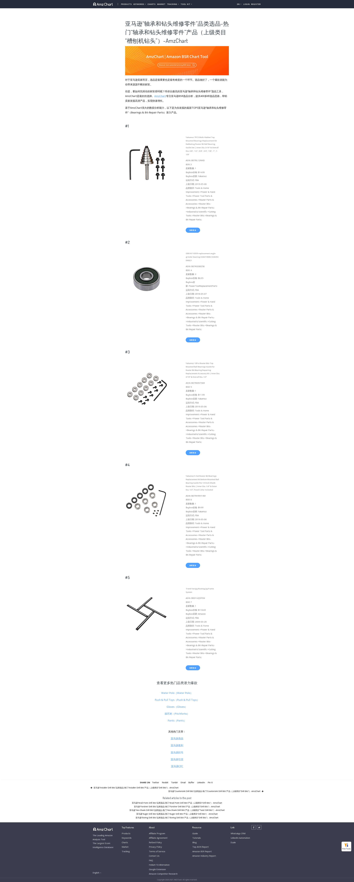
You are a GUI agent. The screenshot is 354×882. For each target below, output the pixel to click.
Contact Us (154, 855)
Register (256, 4)
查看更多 (192, 230)
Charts (152, 4)
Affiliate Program (157, 833)
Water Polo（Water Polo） (177, 693)
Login (246, 4)
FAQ (151, 860)
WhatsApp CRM (238, 833)
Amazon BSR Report (202, 851)
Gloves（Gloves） (177, 706)
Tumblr (174, 782)
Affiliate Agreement (158, 837)
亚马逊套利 (177, 745)
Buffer (191, 782)
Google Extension (157, 869)
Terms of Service (157, 851)
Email (183, 782)
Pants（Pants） (177, 720)
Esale (233, 842)
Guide (195, 833)
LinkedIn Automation (240, 837)
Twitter (155, 782)
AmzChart (160, 96)
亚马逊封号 (177, 752)
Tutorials (196, 837)
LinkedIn (201, 782)
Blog (194, 842)
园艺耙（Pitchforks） (177, 713)
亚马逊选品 (177, 738)
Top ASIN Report (200, 846)
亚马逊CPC (177, 766)
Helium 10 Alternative (159, 864)
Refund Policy (155, 842)
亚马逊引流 (177, 759)
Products (126, 4)
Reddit (165, 782)
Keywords (127, 837)
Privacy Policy (155, 846)
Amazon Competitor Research (163, 873)
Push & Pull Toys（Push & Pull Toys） (177, 699)
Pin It (210, 782)
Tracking (126, 851)
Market (161, 4)
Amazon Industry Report (204, 855)
